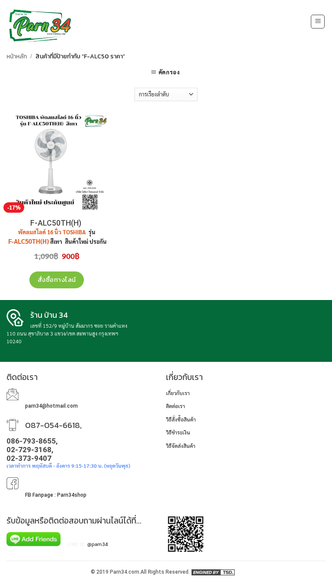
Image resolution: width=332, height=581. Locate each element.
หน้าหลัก (16, 56)
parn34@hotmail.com (51, 406)
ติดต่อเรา (175, 405)
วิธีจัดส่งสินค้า (180, 445)
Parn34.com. (125, 572)
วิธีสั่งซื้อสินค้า (181, 419)
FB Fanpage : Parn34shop (55, 495)
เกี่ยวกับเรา (178, 392)
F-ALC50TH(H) (56, 222)
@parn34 (97, 543)
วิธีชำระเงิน (178, 432)
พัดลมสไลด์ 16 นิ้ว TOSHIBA (52, 232)
